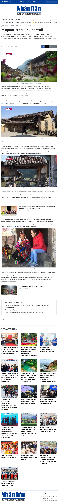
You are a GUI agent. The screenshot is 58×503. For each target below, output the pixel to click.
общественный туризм (28, 319)
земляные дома (50, 319)
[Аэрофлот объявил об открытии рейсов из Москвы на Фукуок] (9, 473)
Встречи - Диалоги (46, 19)
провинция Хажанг (17, 319)
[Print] (55, 46)
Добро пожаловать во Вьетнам (27, 19)
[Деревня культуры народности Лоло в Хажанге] (9, 290)
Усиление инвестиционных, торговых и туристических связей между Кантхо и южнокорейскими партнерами (9, 377)
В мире (40, 19)
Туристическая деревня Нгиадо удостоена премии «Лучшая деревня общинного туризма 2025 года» (28, 431)
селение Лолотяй (8, 319)
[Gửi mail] (51, 46)
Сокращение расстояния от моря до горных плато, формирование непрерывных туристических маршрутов (48, 377)
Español (29, 1)
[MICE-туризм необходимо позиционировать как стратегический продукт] (29, 391)
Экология (11, 19)
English (17, 1)
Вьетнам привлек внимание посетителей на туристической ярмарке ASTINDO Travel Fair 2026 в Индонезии (48, 459)
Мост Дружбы (35, 19)
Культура (17, 19)
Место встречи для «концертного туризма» (8, 456)
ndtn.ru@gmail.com (52, 500)
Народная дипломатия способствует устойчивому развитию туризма (48, 401)
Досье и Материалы (53, 19)
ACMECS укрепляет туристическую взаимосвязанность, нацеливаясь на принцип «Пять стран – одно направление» (9, 432)
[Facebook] (43, 46)
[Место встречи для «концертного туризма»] (9, 447)
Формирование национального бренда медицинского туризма (47, 349)
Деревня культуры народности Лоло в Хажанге (31, 286)
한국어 (34, 1)
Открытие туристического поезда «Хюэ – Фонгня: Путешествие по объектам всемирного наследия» (9, 350)
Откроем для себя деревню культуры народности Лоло (19, 310)
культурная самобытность (40, 319)
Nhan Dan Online (29, 10)
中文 (21, 1)
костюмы (4, 103)
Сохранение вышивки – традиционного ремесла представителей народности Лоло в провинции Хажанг (36, 207)
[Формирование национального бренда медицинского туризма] (48, 339)
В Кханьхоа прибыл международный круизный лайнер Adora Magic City (48, 429)
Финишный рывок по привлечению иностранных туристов (29, 457)
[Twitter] (47, 46)
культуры (13, 226)
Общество (4, 19)
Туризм (29, 26)
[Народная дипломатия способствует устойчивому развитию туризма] (48, 391)
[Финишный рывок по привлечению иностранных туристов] (29, 447)
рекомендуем (9, 329)
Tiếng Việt (12, 1)
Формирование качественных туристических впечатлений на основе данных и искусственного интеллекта (9, 404)
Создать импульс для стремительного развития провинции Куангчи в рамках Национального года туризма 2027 (28, 377)
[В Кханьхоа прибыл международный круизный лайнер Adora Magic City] (48, 419)
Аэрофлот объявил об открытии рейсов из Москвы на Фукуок (8, 483)
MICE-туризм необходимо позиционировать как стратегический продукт (28, 401)
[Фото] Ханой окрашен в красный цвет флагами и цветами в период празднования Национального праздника (29, 351)
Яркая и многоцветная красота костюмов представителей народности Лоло (24, 312)
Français (25, 1)
